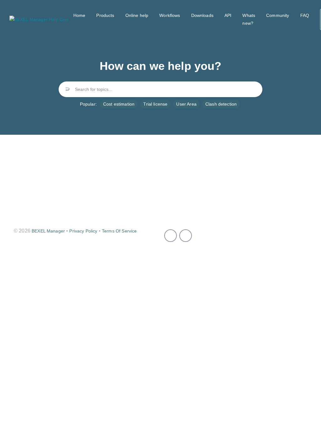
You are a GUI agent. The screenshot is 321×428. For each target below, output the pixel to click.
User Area (186, 104)
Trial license (155, 104)
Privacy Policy (83, 230)
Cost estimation (118, 104)
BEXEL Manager (48, 230)
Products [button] (105, 15)
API (227, 15)
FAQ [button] (304, 15)
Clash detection (221, 104)
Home (79, 15)
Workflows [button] (169, 15)
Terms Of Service (119, 230)
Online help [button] (137, 15)
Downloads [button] (202, 15)
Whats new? (248, 19)
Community (277, 15)
